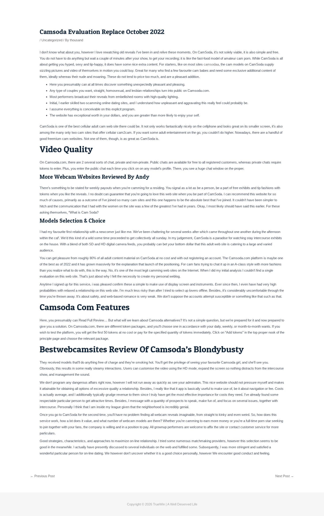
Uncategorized (51, 40)
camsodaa (211, 64)
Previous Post (42, 476)
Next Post (284, 476)
